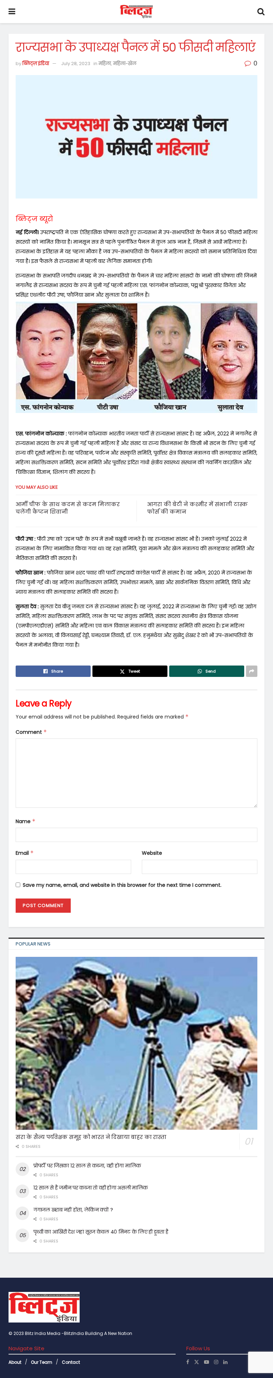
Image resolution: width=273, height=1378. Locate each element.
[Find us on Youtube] (206, 1362)
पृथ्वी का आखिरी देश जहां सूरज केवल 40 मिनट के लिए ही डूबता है (100, 1231)
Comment (31, 732)
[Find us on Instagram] (216, 1362)
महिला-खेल (124, 63)
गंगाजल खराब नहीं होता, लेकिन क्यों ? (73, 1209)
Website (152, 853)
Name (26, 821)
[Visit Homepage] (136, 12)
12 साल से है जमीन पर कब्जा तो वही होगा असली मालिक (90, 1187)
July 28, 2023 (75, 63)
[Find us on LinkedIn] (225, 1362)
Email (25, 853)
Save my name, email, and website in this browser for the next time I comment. (122, 885)
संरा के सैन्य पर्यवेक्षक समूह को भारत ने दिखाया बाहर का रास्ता (91, 1137)
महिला (104, 63)
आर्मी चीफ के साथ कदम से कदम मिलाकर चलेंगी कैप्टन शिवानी (68, 507)
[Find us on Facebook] (187, 1362)
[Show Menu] (12, 11)
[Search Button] (260, 11)
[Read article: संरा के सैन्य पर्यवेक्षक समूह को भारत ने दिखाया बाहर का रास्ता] (136, 1043)
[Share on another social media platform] (251, 671)
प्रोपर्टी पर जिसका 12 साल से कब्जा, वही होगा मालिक (87, 1165)
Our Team (41, 1362)
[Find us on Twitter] (196, 1362)
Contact (71, 1362)
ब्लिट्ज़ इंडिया (35, 63)
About (15, 1362)
